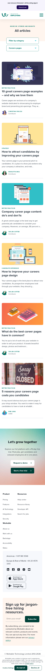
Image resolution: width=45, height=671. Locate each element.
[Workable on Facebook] (13, 570)
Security (6, 519)
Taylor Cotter (14, 232)
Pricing (5, 500)
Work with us (7, 534)
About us (6, 529)
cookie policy (29, 663)
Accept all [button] (21, 668)
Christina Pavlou (15, 111)
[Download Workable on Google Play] (16, 586)
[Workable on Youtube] (18, 570)
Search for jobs (23, 514)
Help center (22, 500)
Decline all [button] (35, 668)
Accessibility (7, 543)
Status (5, 548)
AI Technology (8, 509)
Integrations (7, 514)
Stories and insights (26, 26)
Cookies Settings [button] (8, 668)
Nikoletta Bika (14, 172)
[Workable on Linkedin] (8, 570)
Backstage (6, 538)
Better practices (8, 88)
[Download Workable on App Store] (16, 578)
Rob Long (12, 411)
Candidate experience (10, 268)
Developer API (23, 509)
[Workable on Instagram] (29, 570)
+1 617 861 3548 (21, 556)
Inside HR (13, 26)
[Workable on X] (23, 570)
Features (6, 504)
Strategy (5, 148)
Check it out (22, 7)
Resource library (24, 504)
